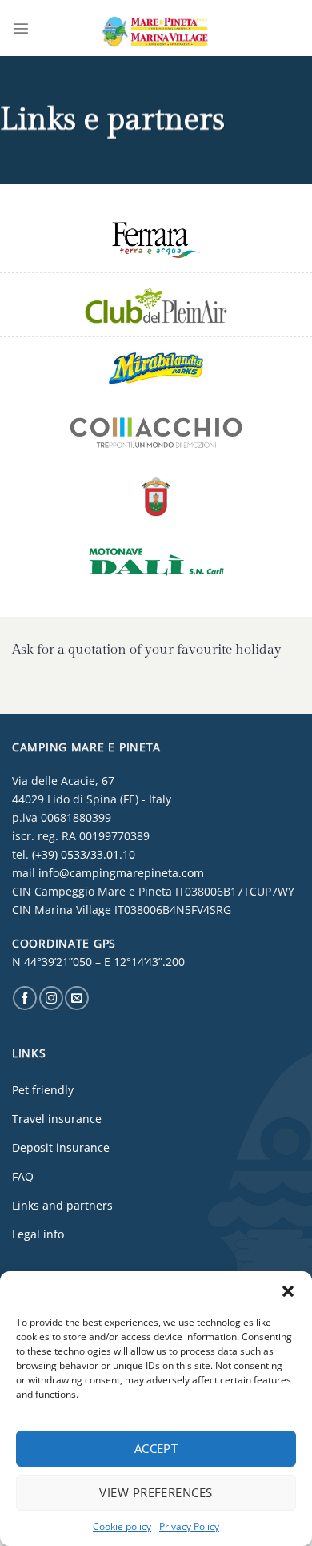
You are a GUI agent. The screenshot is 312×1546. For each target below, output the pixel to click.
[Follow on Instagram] (51, 998)
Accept (156, 1448)
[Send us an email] (77, 998)
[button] (288, 1291)
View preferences (155, 1492)
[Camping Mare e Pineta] (156, 28)
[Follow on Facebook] (25, 998)
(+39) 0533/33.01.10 (83, 854)
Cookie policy (122, 1526)
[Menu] (21, 28)
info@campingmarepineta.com (121, 872)
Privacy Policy (189, 1526)
